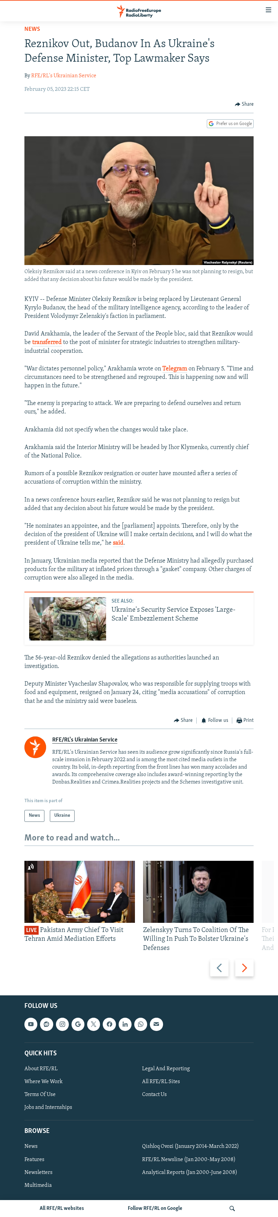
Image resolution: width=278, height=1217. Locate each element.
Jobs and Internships (48, 1107)
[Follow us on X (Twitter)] (93, 1024)
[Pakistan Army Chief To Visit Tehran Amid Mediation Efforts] (79, 892)
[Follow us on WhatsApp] (140, 1024)
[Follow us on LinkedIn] (125, 1024)
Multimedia (38, 1185)
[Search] (232, 1208)
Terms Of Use (40, 1094)
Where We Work (43, 1081)
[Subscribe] (156, 1024)
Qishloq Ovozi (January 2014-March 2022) (190, 1146)
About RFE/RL (41, 1069)
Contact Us (154, 1094)
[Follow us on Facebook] (109, 1024)
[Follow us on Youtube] (30, 1024)
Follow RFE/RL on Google (155, 1208)
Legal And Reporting (166, 1069)
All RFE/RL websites (62, 1208)
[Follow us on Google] (78, 1024)
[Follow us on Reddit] (46, 1024)
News (32, 29)
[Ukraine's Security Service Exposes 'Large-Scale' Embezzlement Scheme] (67, 619)
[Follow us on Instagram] (62, 1024)
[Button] (244, 104)
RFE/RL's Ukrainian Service (63, 76)
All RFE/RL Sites (161, 1081)
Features (34, 1159)
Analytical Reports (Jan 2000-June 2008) (189, 1172)
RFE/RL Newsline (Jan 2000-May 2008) (189, 1159)
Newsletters (38, 1172)
